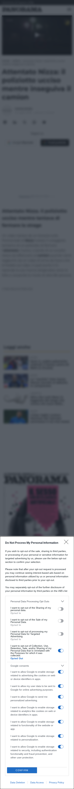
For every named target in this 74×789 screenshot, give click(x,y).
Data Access (37, 782)
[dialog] (37, 662)
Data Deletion (17, 782)
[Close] (67, 543)
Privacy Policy (56, 782)
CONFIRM (22, 770)
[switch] (61, 609)
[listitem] (37, 601)
